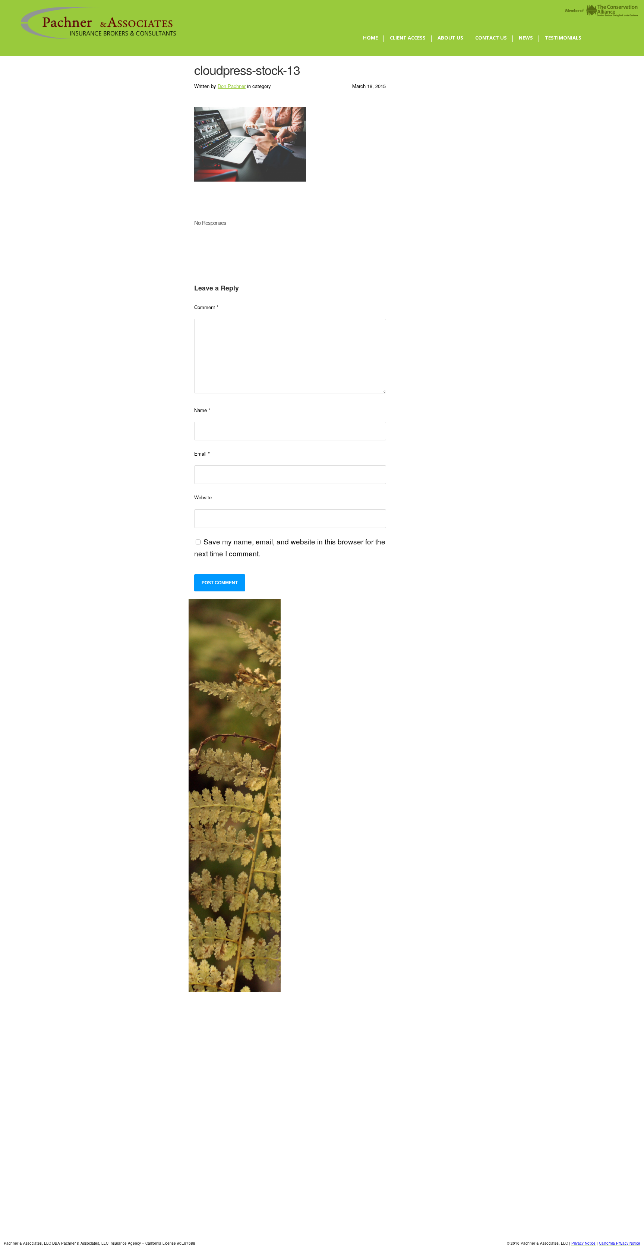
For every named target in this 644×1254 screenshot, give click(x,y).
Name (202, 410)
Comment (206, 307)
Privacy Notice (583, 1243)
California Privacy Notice (619, 1243)
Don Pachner (232, 85)
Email (202, 453)
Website (203, 497)
